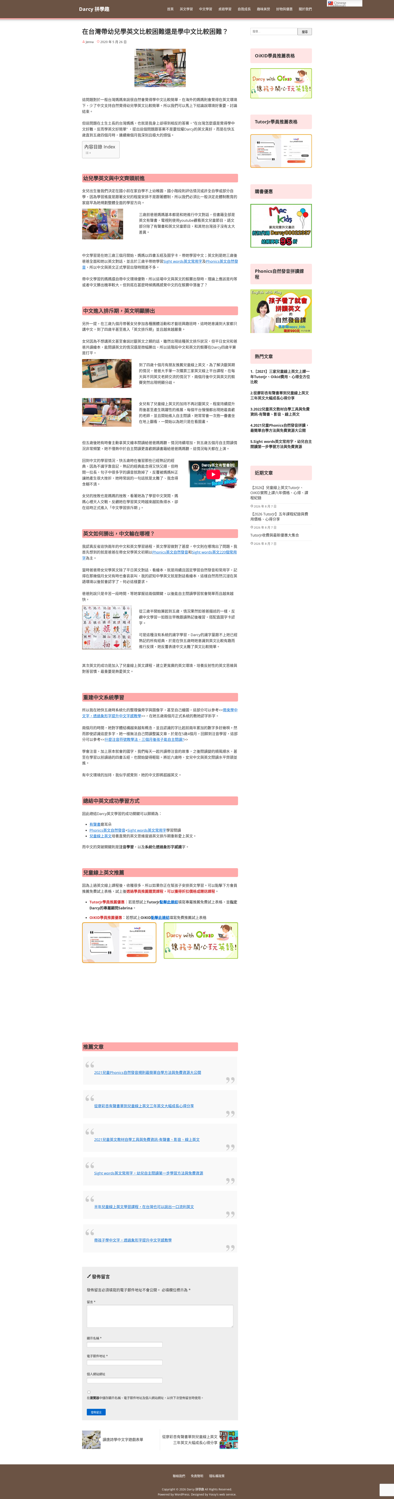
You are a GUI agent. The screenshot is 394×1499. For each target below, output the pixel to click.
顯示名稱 (94, 1338)
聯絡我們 (179, 1476)
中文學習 (205, 9)
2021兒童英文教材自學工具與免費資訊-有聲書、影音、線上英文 (147, 1139)
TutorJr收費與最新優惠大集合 (274, 535)
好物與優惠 (284, 9)
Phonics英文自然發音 (170, 552)
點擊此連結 (169, 902)
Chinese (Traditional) (337, 4)
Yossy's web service (222, 1494)
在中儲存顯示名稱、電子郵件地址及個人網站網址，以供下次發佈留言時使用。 (145, 1398)
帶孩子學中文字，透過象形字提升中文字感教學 (133, 1240)
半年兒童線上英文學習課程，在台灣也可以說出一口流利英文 (144, 1206)
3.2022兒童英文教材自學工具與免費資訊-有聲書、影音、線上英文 (280, 412)
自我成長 (244, 9)
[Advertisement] (160, 998)
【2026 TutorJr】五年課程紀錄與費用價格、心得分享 (279, 517)
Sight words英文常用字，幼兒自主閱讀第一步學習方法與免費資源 (148, 1173)
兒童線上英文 (100, 836)
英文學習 (186, 9)
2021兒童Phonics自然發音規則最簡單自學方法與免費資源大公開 (147, 1072)
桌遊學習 (224, 9)
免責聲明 (197, 1476)
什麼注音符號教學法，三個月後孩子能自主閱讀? (144, 739)
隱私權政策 (216, 1476)
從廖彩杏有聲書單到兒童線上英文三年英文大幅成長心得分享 (144, 1105)
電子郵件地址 (97, 1356)
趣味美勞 (263, 9)
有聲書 (95, 824)
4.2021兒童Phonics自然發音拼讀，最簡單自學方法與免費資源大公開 (279, 428)
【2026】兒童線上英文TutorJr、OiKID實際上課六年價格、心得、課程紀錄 (279, 492)
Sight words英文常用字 (182, 261)
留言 (91, 1302)
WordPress (182, 1494)
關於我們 (305, 9)
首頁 (170, 9)
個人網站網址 (96, 1374)
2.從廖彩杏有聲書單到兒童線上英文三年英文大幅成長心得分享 (279, 395)
